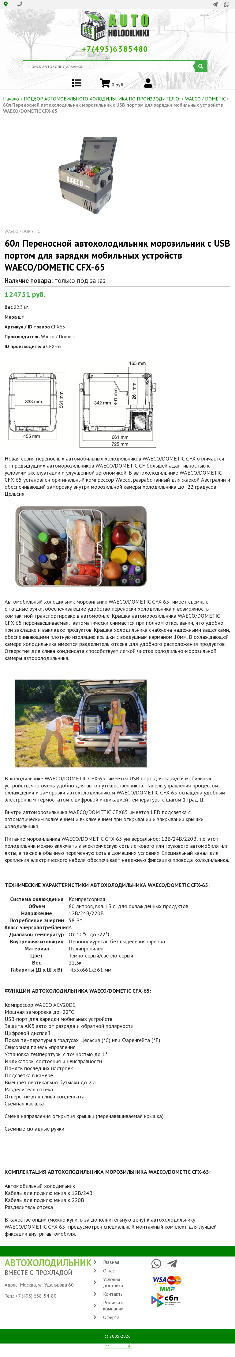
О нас (109, 1271)
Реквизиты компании (114, 1305)
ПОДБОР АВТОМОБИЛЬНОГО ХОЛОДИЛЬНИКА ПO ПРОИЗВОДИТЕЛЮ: (102, 99)
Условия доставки (113, 1282)
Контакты (113, 1294)
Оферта (111, 1317)
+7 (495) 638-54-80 (36, 1296)
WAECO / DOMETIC (205, 99)
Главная (111, 1262)
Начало (11, 99)
